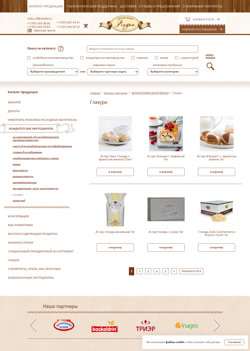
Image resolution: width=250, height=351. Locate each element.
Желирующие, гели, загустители (35, 188)
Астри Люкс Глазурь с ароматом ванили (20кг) (115, 158)
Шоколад (19, 200)
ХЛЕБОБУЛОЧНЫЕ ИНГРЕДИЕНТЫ (31, 277)
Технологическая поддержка (91, 6)
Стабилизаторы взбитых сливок (36, 158)
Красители (20, 170)
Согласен (234, 342)
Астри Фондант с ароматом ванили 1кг (216, 158)
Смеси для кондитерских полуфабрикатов (42, 146)
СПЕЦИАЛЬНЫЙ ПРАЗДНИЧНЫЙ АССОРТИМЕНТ (41, 251)
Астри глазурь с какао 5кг (166, 232)
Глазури (18, 194)
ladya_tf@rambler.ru (39, 18)
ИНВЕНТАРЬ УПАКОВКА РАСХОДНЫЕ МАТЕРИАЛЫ (42, 120)
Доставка (128, 6)
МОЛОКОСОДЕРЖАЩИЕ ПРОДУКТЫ (32, 234)
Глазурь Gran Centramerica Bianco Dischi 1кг (216, 233)
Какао (17, 164)
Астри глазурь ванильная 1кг (115, 232)
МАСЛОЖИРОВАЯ (20, 225)
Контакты (213, 6)
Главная (95, 93)
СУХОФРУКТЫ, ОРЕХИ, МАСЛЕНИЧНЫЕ (34, 269)
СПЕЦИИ (13, 260)
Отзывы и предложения (159, 6)
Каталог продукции (46, 6)
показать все (191, 271)
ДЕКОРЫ (14, 111)
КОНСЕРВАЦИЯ (18, 216)
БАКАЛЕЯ (14, 102)
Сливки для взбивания (27, 152)
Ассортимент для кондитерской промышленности (36, 139)
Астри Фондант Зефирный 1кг (166, 158)
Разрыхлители (23, 176)
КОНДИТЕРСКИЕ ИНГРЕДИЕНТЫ (31, 128)
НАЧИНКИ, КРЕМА (20, 242)
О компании (193, 6)
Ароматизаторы (25, 182)
